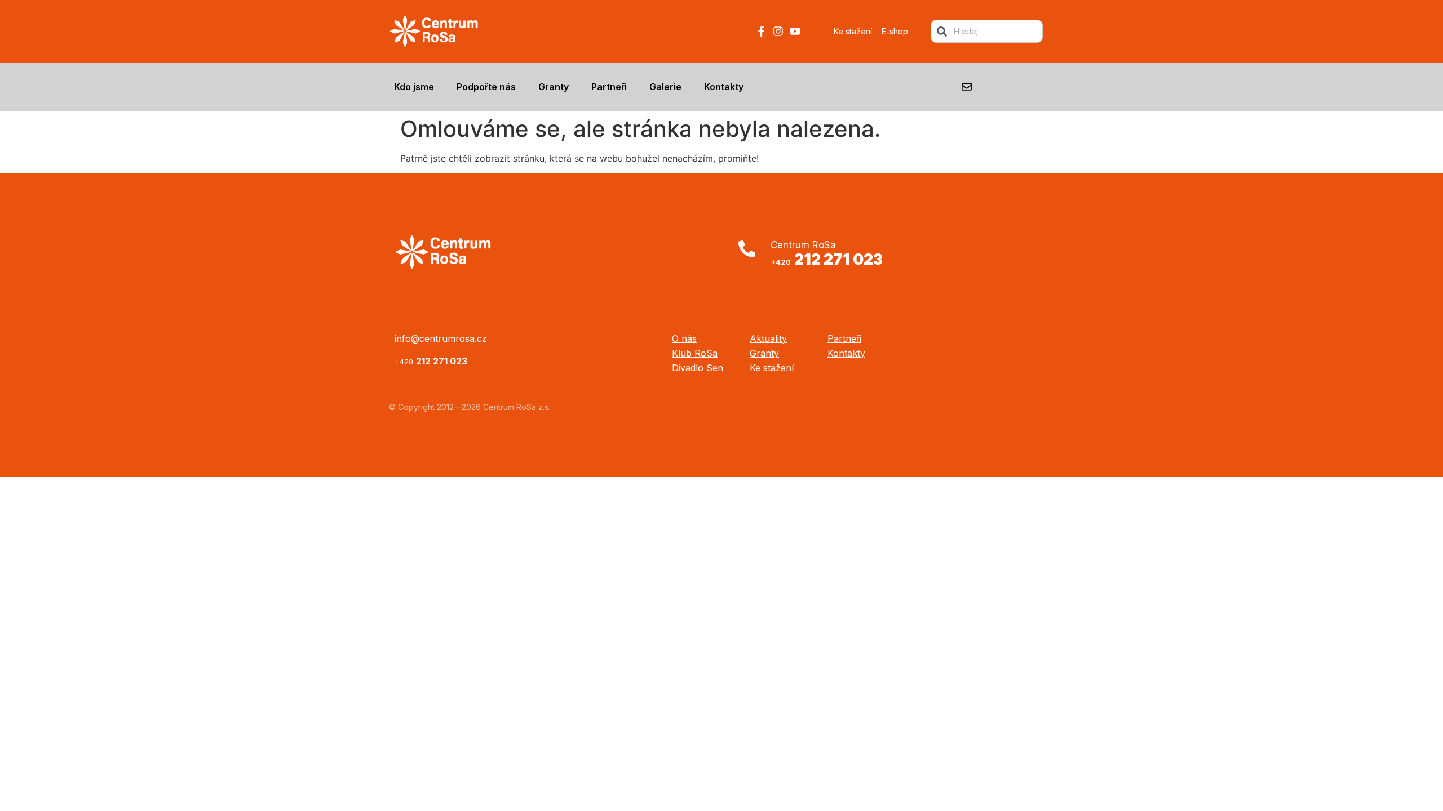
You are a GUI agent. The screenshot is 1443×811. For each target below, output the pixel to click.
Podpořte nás (486, 86)
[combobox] (987, 31)
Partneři (609, 86)
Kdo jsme (414, 86)
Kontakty (723, 86)
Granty (553, 86)
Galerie (665, 86)
